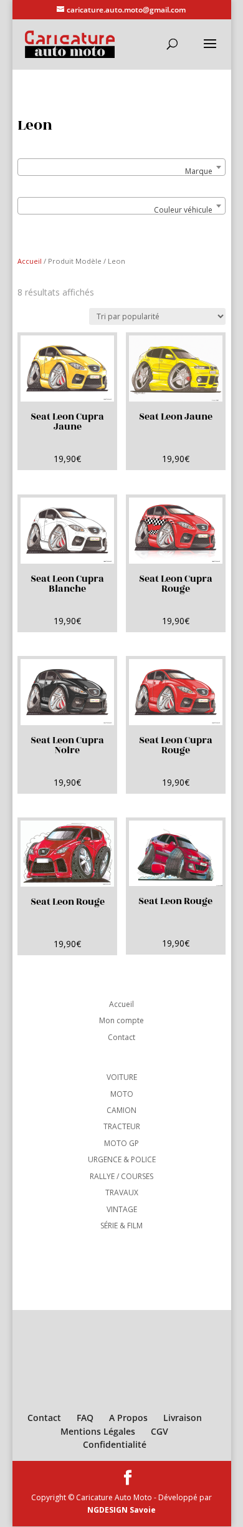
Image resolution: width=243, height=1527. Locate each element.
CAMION (121, 1110)
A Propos (128, 1417)
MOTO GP (121, 1143)
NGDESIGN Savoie (121, 1510)
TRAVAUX (121, 1192)
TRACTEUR (121, 1126)
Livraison (182, 1417)
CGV (159, 1431)
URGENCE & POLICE (122, 1159)
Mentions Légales (97, 1431)
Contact (121, 1037)
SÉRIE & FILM (121, 1225)
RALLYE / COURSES (121, 1176)
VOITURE (122, 1077)
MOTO (121, 1094)
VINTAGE (122, 1209)
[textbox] (121, 171)
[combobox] (121, 167)
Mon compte (121, 1020)
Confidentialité (114, 1444)
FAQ (85, 1417)
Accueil (29, 261)
